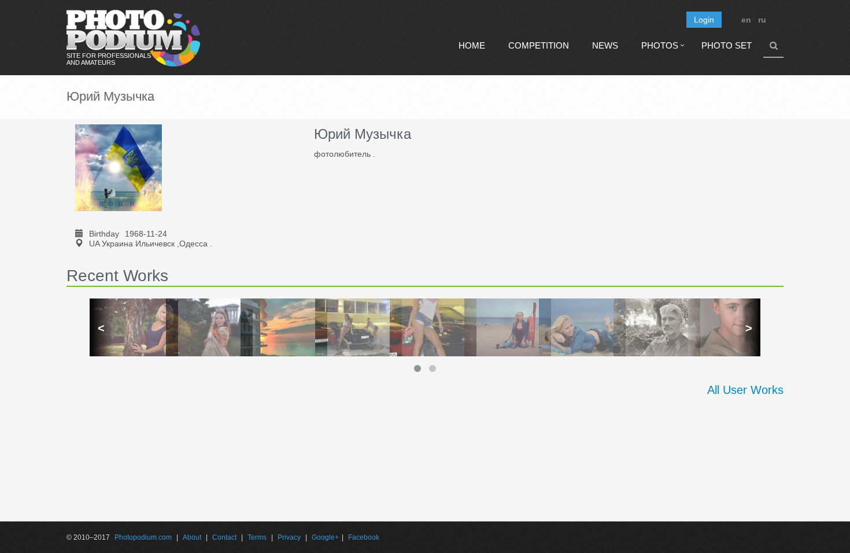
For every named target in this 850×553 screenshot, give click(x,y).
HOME (472, 45)
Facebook (363, 537)
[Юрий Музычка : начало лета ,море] (574, 327)
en (746, 19)
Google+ (325, 537)
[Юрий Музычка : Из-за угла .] (276, 327)
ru (762, 19)
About (192, 537)
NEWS (605, 45)
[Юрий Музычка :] (126, 327)
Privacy (289, 537)
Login (704, 19)
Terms (257, 537)
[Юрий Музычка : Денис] (723, 327)
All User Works (745, 390)
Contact (224, 537)
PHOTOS (659, 45)
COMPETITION (538, 45)
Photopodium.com (143, 537)
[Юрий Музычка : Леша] (649, 327)
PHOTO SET (726, 45)
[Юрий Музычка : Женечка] (201, 327)
